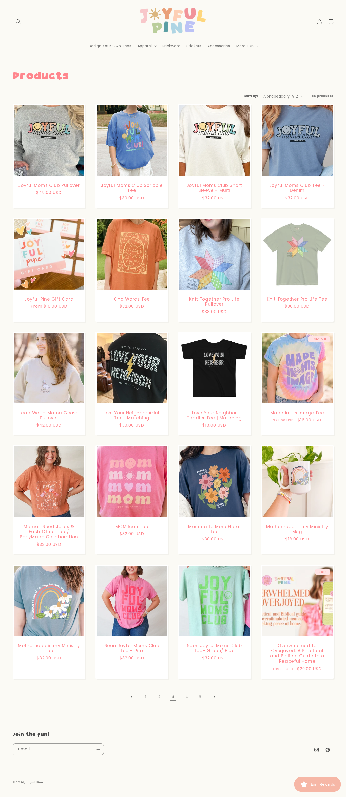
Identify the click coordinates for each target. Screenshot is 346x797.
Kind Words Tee (131, 299)
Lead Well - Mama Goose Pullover (49, 415)
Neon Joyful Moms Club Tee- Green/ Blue (214, 648)
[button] (18, 21)
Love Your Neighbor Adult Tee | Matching (131, 415)
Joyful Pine (34, 782)
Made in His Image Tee (297, 412)
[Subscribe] (98, 749)
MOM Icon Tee (131, 526)
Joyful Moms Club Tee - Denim (297, 188)
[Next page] (214, 697)
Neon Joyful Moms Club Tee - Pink (131, 648)
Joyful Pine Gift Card (48, 299)
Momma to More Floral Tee (214, 529)
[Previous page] (132, 697)
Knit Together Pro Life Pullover (214, 301)
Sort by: (251, 96)
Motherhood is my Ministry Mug (297, 529)
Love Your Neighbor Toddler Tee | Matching (214, 415)
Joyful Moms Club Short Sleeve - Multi (214, 188)
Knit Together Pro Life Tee (297, 299)
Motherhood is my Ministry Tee (49, 648)
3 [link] (173, 696)
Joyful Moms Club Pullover (49, 185)
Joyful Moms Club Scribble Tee (132, 188)
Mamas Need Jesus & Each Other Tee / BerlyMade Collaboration (49, 531)
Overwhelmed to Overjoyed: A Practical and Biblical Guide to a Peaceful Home (297, 653)
